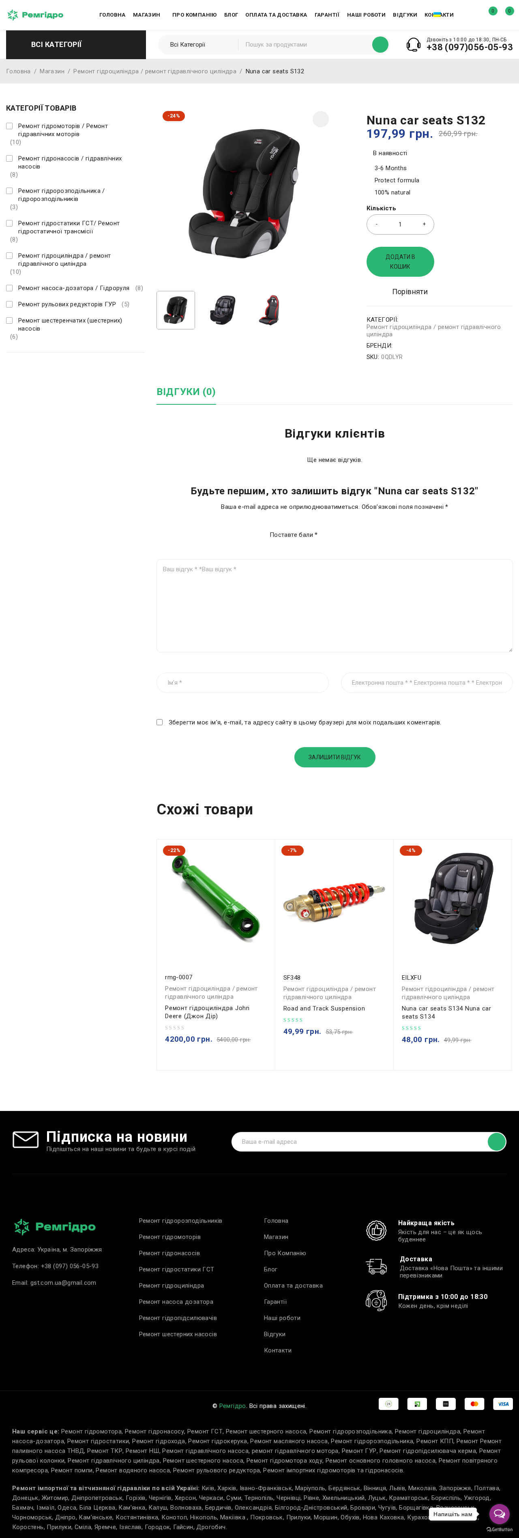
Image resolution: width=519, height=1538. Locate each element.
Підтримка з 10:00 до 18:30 (443, 1297)
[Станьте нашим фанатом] (9, 368)
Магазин (52, 71)
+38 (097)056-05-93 (470, 47)
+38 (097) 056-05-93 (70, 1266)
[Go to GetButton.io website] (500, 1529)
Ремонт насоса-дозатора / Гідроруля (74, 288)
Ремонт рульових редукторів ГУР (67, 304)
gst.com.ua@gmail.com (63, 1282)
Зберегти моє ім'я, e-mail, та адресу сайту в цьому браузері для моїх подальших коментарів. (305, 722)
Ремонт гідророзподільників (181, 1220)
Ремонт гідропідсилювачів (178, 1318)
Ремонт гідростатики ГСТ (176, 1269)
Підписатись (497, 1142)
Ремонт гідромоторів (170, 1237)
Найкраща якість (426, 1223)
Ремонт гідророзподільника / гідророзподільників (61, 195)
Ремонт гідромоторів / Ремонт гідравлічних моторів (63, 130)
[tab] (186, 396)
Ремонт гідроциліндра (171, 1285)
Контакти (278, 1350)
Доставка (416, 1259)
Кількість (382, 208)
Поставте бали (294, 534)
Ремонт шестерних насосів (178, 1334)
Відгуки (275, 1334)
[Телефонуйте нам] (81, 368)
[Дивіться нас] (27, 368)
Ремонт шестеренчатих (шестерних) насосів (70, 324)
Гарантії (275, 1301)
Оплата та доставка (293, 1285)
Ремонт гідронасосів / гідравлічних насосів (70, 162)
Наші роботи (282, 1318)
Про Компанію (285, 1253)
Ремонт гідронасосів (169, 1253)
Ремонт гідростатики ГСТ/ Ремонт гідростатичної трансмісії (69, 227)
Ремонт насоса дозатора (176, 1301)
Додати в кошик (400, 262)
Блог (271, 1269)
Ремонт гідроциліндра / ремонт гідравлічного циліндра (154, 71)
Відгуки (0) (186, 392)
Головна (18, 71)
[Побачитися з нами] (45, 368)
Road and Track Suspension (324, 1008)
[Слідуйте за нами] (63, 368)
